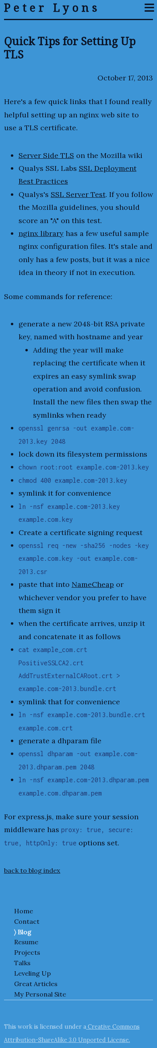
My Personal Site (40, 994)
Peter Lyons (52, 8)
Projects (27, 952)
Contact (26, 921)
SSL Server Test (78, 194)
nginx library (41, 233)
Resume (26, 942)
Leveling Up (32, 973)
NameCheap (93, 584)
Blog (24, 932)
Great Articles (36, 984)
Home (23, 911)
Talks (22, 963)
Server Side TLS (46, 155)
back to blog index (32, 870)
